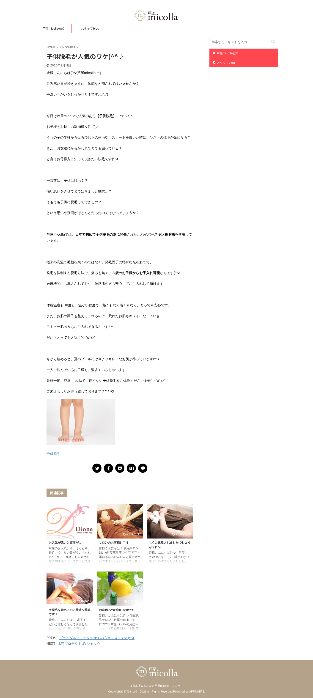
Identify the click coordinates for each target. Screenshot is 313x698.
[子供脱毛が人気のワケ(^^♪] (131, 468)
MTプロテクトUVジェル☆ (79, 643)
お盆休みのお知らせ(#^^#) (117, 610)
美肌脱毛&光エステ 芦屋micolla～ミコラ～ (156, 685)
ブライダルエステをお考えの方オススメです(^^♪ (97, 638)
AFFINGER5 (196, 691)
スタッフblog (90, 28)
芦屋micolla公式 (53, 28)
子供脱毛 (53, 453)
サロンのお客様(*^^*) (113, 542)
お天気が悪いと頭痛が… (65, 542)
